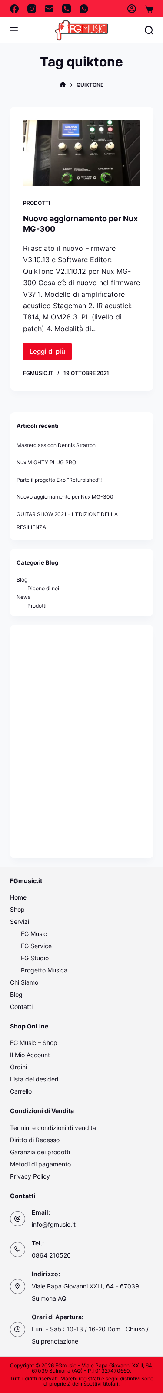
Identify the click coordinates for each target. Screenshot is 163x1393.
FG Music (34, 933)
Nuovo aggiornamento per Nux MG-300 (65, 496)
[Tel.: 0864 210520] (17, 1249)
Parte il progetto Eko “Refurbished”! (59, 479)
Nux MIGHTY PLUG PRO (46, 462)
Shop (17, 909)
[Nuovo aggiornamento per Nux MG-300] (81, 153)
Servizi (19, 921)
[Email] (49, 8)
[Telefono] (66, 8)
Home (18, 897)
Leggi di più (51, 353)
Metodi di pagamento (40, 1164)
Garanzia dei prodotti (40, 1152)
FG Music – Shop (33, 1042)
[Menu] (14, 30)
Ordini (18, 1067)
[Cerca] (149, 30)
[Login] (131, 8)
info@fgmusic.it (54, 1224)
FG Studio (35, 958)
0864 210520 (51, 1255)
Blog (22, 579)
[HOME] (63, 85)
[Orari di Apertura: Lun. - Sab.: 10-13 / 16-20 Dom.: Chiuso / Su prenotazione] (17, 1329)
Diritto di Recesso (35, 1139)
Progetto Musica (44, 970)
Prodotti (36, 203)
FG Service (36, 945)
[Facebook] (14, 8)
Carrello (21, 1091)
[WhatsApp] (84, 8)
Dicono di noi (43, 588)
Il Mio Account (30, 1054)
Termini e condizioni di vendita (53, 1127)
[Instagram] (31, 8)
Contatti (21, 1006)
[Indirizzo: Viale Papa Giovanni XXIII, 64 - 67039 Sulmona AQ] (17, 1286)
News (23, 597)
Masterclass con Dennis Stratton (56, 445)
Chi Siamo (24, 982)
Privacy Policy (30, 1176)
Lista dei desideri (34, 1079)
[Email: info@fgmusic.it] (17, 1218)
